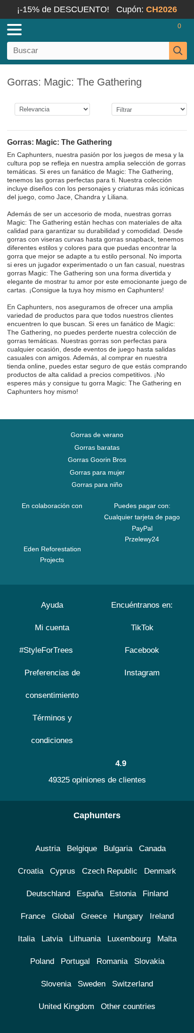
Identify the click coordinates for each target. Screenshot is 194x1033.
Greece (94, 916)
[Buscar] (178, 51)
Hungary (128, 916)
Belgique (82, 848)
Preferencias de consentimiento (52, 684)
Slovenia (56, 983)
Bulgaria (118, 848)
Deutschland (48, 893)
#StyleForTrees (48, 650)
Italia (26, 938)
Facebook (142, 650)
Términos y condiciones (52, 729)
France (33, 916)
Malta (167, 938)
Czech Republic (109, 871)
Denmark (160, 871)
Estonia (123, 893)
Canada (152, 848)
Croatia (30, 871)
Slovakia (149, 961)
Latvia (52, 938)
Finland (155, 893)
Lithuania (85, 938)
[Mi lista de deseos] (159, 29)
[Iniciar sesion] (142, 29)
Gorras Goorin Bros (97, 459)
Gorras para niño (97, 484)
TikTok (142, 627)
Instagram (142, 672)
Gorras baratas (97, 447)
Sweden (91, 983)
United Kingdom (66, 1006)
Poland (42, 961)
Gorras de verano (97, 434)
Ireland (162, 916)
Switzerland (132, 983)
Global (63, 916)
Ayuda (52, 605)
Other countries (128, 1006)
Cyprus (62, 871)
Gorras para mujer (97, 472)
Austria (47, 848)
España (90, 893)
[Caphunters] (56, 29)
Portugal (75, 961)
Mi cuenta (52, 627)
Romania (112, 961)
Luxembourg (129, 938)
